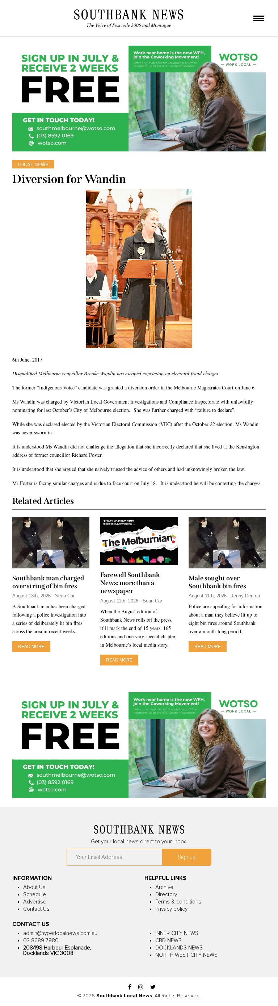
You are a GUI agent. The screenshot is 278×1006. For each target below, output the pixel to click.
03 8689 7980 (41, 940)
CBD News (168, 940)
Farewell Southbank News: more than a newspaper (130, 583)
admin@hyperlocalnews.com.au (60, 933)
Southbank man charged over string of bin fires (48, 582)
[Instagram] (140, 987)
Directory (166, 894)
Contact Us (36, 909)
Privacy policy (171, 909)
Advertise (34, 902)
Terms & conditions (178, 902)
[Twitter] (153, 987)
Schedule (34, 894)
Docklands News (179, 948)
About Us (34, 887)
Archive (164, 887)
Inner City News (176, 933)
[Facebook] (129, 987)
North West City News (186, 955)
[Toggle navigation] (259, 19)
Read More (31, 646)
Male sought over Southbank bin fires (217, 582)
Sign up (187, 857)
